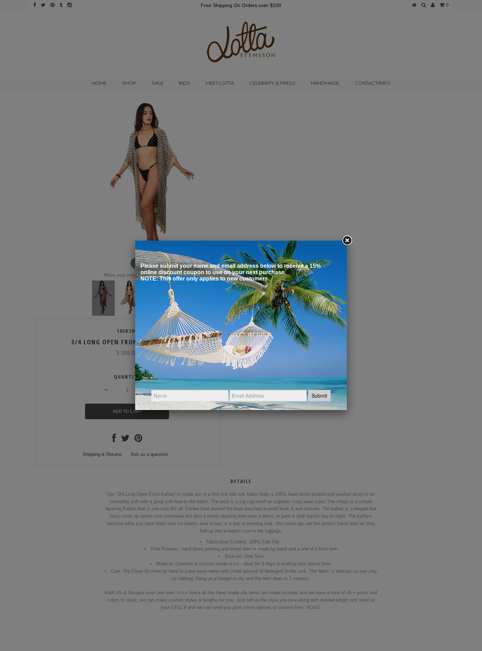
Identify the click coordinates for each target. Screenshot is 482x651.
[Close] (347, 240)
